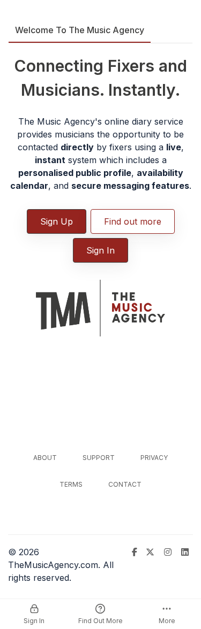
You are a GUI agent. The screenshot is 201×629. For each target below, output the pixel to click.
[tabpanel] (100, 192)
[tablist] (100, 30)
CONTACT (125, 484)
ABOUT (45, 458)
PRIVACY (154, 458)
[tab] (80, 30)
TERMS (71, 484)
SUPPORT (99, 458)
